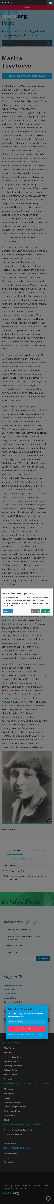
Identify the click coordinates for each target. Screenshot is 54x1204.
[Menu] (50, 2)
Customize (7, 611)
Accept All (45, 611)
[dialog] (27, 602)
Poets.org (7, 3)
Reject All (35, 611)
